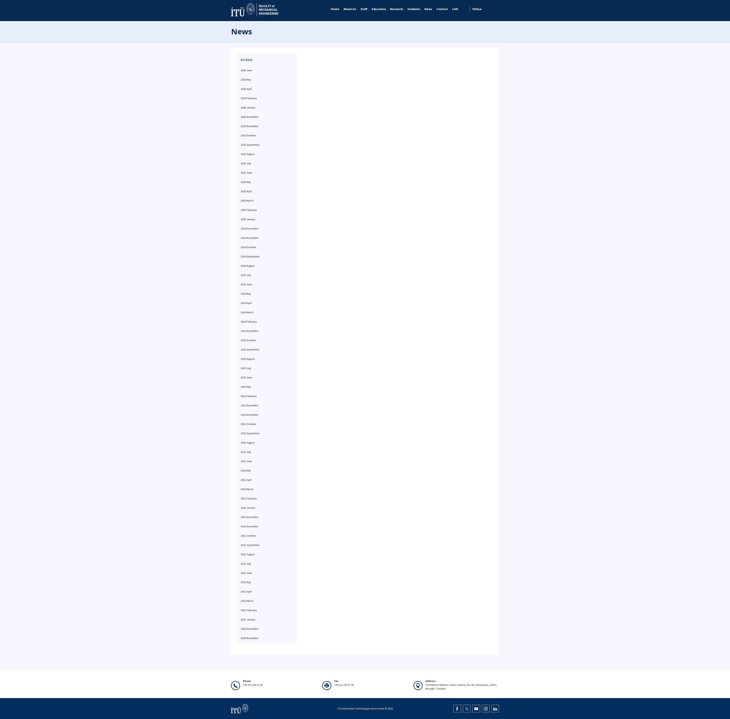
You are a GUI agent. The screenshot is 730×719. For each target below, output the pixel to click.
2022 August (248, 442)
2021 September (250, 545)
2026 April (246, 89)
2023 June (246, 377)
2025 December (250, 117)
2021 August (248, 554)
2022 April (246, 480)
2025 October (248, 135)
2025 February (249, 210)
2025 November (250, 126)
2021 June (246, 573)
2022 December (250, 405)
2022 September (250, 433)
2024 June (246, 284)
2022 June (246, 461)
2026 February (249, 98)
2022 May (246, 470)
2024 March (247, 312)
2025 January (248, 219)
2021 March (247, 601)
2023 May (246, 386)
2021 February (249, 610)
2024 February (249, 321)
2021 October (248, 535)
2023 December (250, 331)
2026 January (248, 107)
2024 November (250, 238)
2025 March (247, 200)
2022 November (250, 414)
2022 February (249, 498)
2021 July (246, 563)
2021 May (246, 582)
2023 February (249, 396)
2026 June (246, 70)
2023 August (248, 359)
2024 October (248, 247)
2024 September (250, 256)
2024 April (246, 303)
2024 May (246, 293)
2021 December (250, 517)
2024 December (250, 228)
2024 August (248, 265)
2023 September (250, 349)
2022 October (248, 424)
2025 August (248, 154)
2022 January (248, 507)
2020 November (250, 638)
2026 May (246, 79)
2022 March (247, 489)
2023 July (246, 368)
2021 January (248, 619)
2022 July (246, 452)
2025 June (246, 172)
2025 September (250, 144)
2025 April (246, 191)
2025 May (246, 182)
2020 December (250, 628)
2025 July (246, 163)
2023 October (248, 340)
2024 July (246, 275)
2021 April (246, 591)
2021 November (250, 526)
